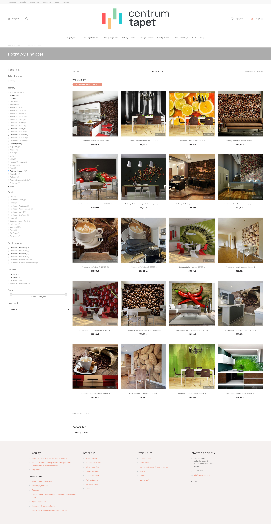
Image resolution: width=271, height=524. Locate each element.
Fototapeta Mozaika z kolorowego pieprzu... (240, 204)
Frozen (13, 218)
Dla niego (15, 277)
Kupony (142, 476)
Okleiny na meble (129, 38)
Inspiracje (47, 2)
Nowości (23, 2)
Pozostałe (15, 236)
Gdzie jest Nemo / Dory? (20, 221)
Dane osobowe (145, 458)
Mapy (13, 159)
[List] (78, 72)
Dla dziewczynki (17, 280)
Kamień (14, 150)
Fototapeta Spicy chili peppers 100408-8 (192, 330)
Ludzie (13, 156)
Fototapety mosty (18, 126)
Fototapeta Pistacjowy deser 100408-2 (240, 267)
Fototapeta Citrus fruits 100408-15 (192, 141)
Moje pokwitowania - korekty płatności (154, 467)
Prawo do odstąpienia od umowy (44, 506)
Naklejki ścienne (146, 38)
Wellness (14, 177)
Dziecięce (14, 101)
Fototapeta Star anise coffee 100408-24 (240, 330)
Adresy (142, 471)
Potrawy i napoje (18, 171)
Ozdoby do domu (164, 38)
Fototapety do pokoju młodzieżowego (25, 263)
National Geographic (18, 162)
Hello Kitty (15, 224)
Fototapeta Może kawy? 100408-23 (95, 267)
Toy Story (14, 233)
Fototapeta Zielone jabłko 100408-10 (240, 393)
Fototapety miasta (18, 123)
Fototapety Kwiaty (18, 119)
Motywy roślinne (17, 92)
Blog (57, 2)
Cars (13, 197)
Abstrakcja (15, 95)
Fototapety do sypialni (19, 257)
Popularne (34, 2)
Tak (12, 81)
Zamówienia (144, 462)
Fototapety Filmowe (18, 113)
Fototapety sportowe (19, 138)
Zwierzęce (15, 183)
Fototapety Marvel (18, 212)
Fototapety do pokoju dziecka (22, 260)
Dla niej (14, 274)
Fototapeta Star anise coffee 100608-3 (95, 393)
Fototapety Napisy (18, 129)
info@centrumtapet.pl (202, 475)
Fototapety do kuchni (80, 433)
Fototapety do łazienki (19, 251)
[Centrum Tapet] (135, 18)
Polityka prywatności (40, 486)
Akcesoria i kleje (181, 38)
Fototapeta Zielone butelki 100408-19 (192, 393)
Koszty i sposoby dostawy (42, 481)
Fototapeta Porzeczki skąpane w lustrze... (95, 330)
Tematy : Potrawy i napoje (86, 84)
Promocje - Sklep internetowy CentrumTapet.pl (49, 458)
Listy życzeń (144, 480)
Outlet (194, 38)
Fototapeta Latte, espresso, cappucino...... (192, 204)
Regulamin (36, 490)
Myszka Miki (15, 227)
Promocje (12, 2)
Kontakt (66, 2)
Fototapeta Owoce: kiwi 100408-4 (192, 267)
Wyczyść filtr (12, 186)
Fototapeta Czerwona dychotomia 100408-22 (95, 204)
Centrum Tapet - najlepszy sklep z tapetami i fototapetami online (53, 496)
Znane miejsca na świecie (20, 180)
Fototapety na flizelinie (19, 135)
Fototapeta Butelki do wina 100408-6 (143, 141)
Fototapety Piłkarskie (19, 141)
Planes (13, 230)
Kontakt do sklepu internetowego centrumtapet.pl (50, 510)
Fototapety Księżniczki (19, 206)
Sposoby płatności (39, 501)
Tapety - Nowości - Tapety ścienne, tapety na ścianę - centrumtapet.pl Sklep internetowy (52, 464)
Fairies (13, 203)
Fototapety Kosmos (18, 116)
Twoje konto (144, 452)
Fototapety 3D (16, 107)
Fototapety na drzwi (18, 132)
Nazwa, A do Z (157, 71)
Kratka (13, 153)
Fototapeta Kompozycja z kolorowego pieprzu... (143, 204)
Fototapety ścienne (92, 38)
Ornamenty (15, 165)
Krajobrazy (15, 147)
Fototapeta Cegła (18, 110)
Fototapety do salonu (19, 248)
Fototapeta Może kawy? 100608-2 (144, 267)
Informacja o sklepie (203, 452)
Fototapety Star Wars (19, 215)
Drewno (14, 98)
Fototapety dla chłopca (20, 283)
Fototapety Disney (18, 200)
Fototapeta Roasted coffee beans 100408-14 (143, 330)
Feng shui (14, 104)
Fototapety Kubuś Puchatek (21, 209)
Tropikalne (15, 174)
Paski (13, 168)
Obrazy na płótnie (111, 38)
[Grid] (74, 72)
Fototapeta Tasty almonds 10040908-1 (143, 393)
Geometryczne (16, 144)
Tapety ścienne (73, 38)
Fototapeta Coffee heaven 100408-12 (240, 141)
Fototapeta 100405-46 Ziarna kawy (95, 141)
